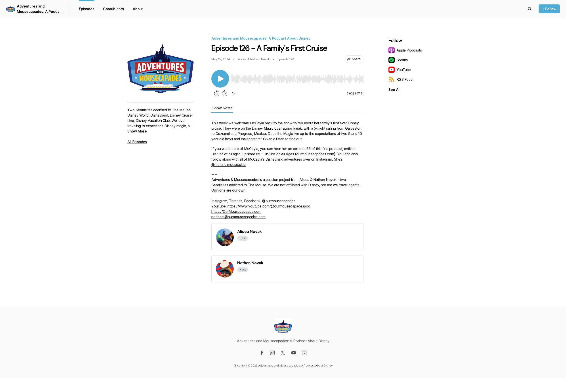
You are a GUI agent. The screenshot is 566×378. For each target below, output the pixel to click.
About (138, 9)
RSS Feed (404, 79)
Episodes (86, 9)
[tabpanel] (287, 172)
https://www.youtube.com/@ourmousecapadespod (269, 206)
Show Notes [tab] (222, 108)
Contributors (113, 9)
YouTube (403, 69)
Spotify (402, 60)
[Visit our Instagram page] (272, 353)
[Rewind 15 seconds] (217, 93)
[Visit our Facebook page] (262, 353)
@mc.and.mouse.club (228, 164)
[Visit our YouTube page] (293, 353)
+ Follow (549, 9)
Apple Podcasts (409, 50)
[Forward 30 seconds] (225, 93)
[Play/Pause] (220, 79)
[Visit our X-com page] (283, 353)
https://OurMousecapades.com (236, 211)
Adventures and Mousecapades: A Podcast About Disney (40, 9)
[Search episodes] (530, 9)
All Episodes (137, 142)
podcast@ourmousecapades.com (238, 217)
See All (394, 89)
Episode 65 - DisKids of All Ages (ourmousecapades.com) (288, 154)
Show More (137, 131)
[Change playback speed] (233, 93)
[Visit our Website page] (304, 353)
